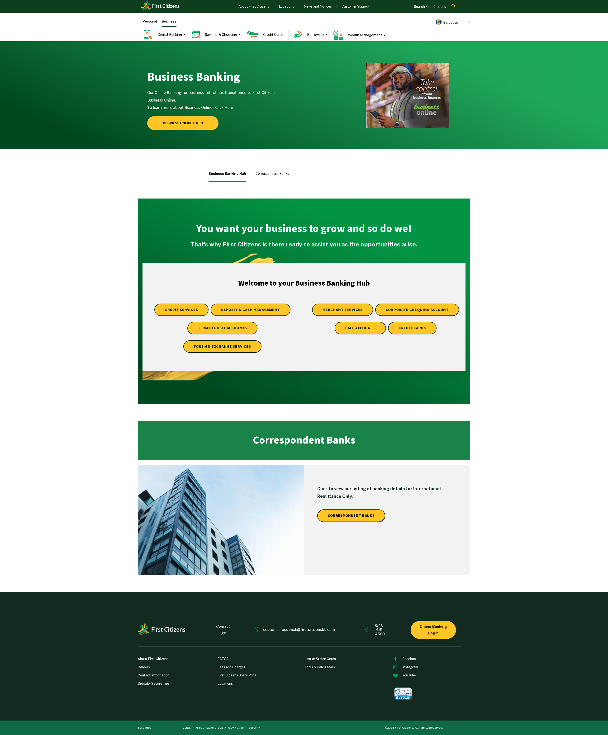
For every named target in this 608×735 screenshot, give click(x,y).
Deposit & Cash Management (250, 309)
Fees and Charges (231, 667)
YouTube (409, 675)
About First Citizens (253, 6)
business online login (183, 123)
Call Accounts (360, 328)
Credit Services (181, 309)
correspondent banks (351, 515)
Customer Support (356, 6)
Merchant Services (343, 309)
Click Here (224, 108)
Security (254, 727)
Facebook (410, 659)
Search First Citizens (430, 7)
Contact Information (153, 675)
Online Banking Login (433, 629)
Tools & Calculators (319, 667)
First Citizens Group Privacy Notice (219, 727)
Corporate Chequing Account (417, 309)
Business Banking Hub (227, 174)
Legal (187, 727)
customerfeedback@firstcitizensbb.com (299, 630)
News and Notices (318, 6)
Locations (286, 6)
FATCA (223, 659)
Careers (144, 667)
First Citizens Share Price (237, 675)
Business (169, 21)
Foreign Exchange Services (222, 346)
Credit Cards (412, 328)
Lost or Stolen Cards (320, 659)
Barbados (145, 727)
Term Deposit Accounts (222, 328)
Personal (149, 21)
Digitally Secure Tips (154, 683)
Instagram (410, 667)
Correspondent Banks (272, 174)
